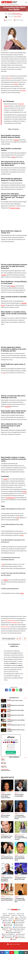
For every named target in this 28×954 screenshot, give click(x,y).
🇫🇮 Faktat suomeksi (18, 925)
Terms (16, 917)
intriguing (15, 84)
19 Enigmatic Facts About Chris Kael (20, 878)
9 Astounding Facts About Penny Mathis (7, 899)
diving (5, 479)
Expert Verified (9, 20)
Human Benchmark (5, 770)
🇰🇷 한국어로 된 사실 (18, 930)
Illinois (22, 593)
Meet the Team (20, 913)
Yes (3, 564)
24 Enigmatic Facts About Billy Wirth (6, 836)
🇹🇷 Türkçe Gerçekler (20, 937)
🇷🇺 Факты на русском (18, 936)
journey (25, 491)
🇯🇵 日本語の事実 (8, 930)
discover (9, 78)
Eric (18, 517)
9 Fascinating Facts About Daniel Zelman (7, 857)
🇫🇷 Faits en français (7, 920)
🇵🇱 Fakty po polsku (20, 934)
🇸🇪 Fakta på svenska (18, 924)
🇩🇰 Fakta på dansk (8, 924)
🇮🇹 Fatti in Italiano (6, 922)
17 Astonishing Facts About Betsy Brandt (20, 817)
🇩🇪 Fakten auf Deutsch (20, 919)
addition (6, 580)
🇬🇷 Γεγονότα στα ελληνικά (19, 927)
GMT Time (3, 763)
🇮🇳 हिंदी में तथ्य (5, 929)
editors (21, 665)
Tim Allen (3, 275)
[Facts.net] (9, 2)
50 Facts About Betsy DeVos (5, 816)
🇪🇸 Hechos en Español (19, 920)
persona (13, 286)
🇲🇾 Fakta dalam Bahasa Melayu (13, 932)
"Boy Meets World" (15, 622)
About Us (5, 913)
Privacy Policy (23, 917)
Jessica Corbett (17, 16)
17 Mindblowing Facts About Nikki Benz (20, 900)
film (22, 535)
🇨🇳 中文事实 (13, 939)
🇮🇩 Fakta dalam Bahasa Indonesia (17, 929)
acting (13, 157)
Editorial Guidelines (19, 20)
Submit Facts (4, 919)
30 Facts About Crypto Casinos (15, 700)
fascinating (23, 90)
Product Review (6, 915)
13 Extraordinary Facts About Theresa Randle (6, 796)
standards (13, 663)
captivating (8, 406)
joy (4, 372)
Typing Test (4, 767)
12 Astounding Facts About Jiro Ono (16, 725)
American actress (5, 626)
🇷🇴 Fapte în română (7, 936)
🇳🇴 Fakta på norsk (8, 925)
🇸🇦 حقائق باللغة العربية (6, 927)
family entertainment (9, 620)
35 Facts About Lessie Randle (19, 795)
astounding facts (10, 497)
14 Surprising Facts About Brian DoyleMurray (6, 879)
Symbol (3, 760)
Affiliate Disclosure (5, 917)
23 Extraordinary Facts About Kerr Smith (20, 858)
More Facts (11, 919)
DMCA (12, 917)
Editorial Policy (11, 913)
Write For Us (21, 915)
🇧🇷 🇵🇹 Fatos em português (18, 922)
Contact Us (14, 915)
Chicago (16, 140)
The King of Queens (15, 208)
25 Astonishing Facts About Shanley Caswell (21, 837)
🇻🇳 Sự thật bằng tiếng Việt (8, 937)
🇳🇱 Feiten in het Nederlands (8, 934)
